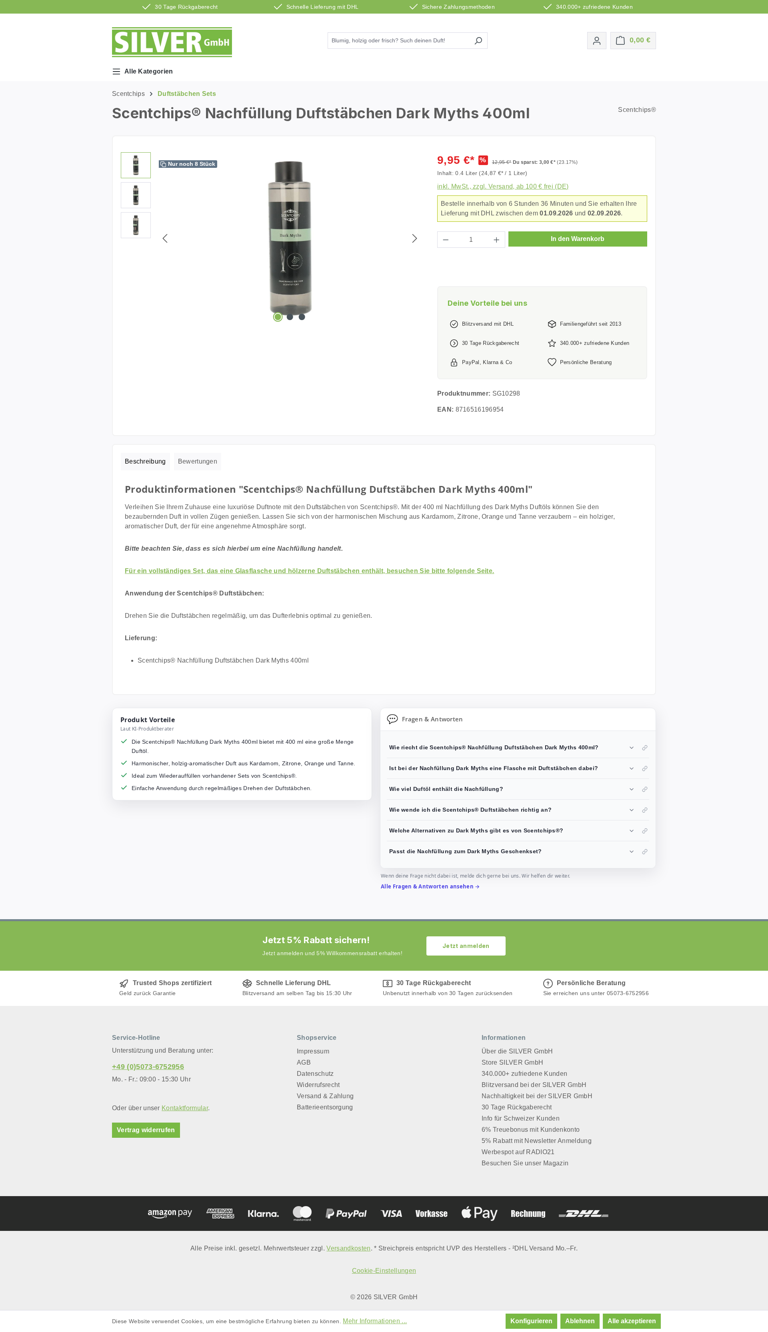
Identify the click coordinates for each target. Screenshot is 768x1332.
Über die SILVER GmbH (517, 1051)
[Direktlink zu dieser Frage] (644, 747)
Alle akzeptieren (632, 1321)
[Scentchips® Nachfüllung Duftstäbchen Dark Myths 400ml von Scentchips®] (290, 238)
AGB (304, 1062)
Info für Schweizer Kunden (521, 1118)
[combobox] (398, 40)
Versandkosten (348, 1248)
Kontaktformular (185, 1108)
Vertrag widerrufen (146, 1130)
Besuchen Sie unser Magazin (525, 1163)
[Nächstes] (415, 238)
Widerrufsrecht (318, 1084)
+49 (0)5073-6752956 (148, 1067)
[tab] (145, 461)
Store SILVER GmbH (512, 1062)
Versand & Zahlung (325, 1096)
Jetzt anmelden (465, 945)
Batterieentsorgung (325, 1107)
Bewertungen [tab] (198, 461)
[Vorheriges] (165, 238)
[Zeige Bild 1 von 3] (277, 317)
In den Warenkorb (577, 238)
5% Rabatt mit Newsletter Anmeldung (537, 1140)
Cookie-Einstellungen (384, 1270)
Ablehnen (580, 1321)
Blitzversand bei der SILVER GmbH (534, 1084)
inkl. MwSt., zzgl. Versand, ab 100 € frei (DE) (503, 186)
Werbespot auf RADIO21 (518, 1152)
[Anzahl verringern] (445, 239)
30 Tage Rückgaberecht (517, 1107)
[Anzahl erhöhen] (496, 239)
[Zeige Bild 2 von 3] (290, 317)
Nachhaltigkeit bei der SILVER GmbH (537, 1096)
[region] (271, 238)
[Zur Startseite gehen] (172, 42)
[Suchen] (478, 40)
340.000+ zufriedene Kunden (524, 1073)
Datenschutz (315, 1073)
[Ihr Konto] (596, 40)
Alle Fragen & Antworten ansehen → (430, 886)
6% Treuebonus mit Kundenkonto (531, 1129)
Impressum (313, 1051)
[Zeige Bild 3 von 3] (302, 317)
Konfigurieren (531, 1321)
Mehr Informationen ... (375, 1321)
